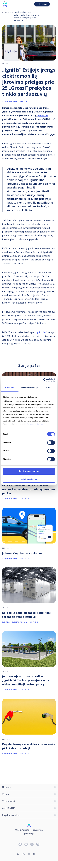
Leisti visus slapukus (29, 471)
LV (18, 854)
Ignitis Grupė (29, 833)
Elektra (6, 622)
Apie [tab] (48, 387)
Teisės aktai (8, 801)
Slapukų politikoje (35, 424)
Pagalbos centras (11, 815)
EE (29, 854)
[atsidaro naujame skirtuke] (39, 854)
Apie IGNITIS (8, 808)
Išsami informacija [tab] (29, 387)
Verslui (4, 12)
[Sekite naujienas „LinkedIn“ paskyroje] (32, 844)
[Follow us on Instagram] (38, 844)
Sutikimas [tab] (9, 387)
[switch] (51, 442)
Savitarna (43, 4)
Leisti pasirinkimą (29, 479)
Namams (6, 787)
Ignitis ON (42, 115)
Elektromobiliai (10, 12)
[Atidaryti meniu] (53, 4)
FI (34, 854)
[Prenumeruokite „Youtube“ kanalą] (26, 844)
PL (24, 854)
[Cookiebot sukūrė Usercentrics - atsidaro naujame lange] (43, 380)
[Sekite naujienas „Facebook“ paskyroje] (20, 844)
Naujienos (24, 101)
